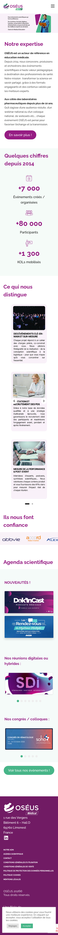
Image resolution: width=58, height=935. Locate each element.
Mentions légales (12, 879)
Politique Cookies (12, 875)
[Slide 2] (32, 504)
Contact (7, 858)
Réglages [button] (12, 926)
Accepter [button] (27, 926)
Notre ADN (8, 850)
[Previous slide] (14, 401)
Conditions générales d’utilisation (20, 862)
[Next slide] (44, 401)
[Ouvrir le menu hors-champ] (53, 6)
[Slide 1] (27, 504)
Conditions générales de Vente (18, 867)
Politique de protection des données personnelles (28, 871)
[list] (28, 401)
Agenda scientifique (13, 854)
